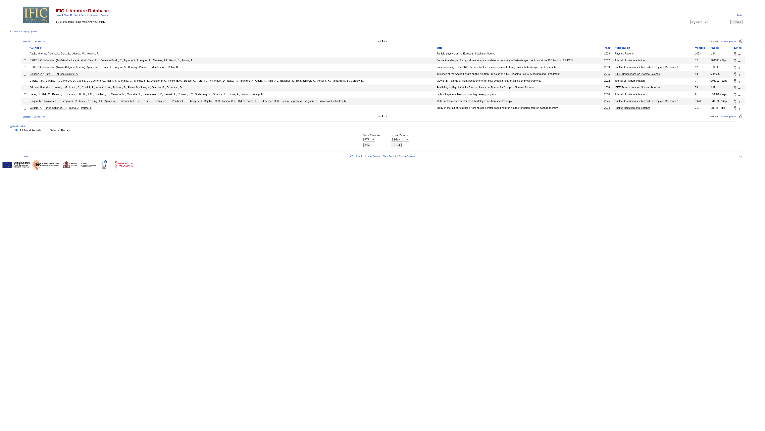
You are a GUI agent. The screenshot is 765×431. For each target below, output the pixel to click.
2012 (607, 80)
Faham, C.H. (74, 94)
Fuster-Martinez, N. (139, 87)
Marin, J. (112, 80)
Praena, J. (73, 107)
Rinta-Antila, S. (340, 80)
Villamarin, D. (218, 80)
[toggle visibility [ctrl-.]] (18, 126)
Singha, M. (36, 101)
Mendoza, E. (141, 80)
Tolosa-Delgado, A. (292, 101)
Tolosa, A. (187, 60)
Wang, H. (258, 94)
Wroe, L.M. (61, 87)
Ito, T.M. (88, 94)
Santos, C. (189, 80)
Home (59, 15)
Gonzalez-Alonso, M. (73, 53)
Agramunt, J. (131, 60)
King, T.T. (97, 101)
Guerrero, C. (98, 80)
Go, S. (140, 101)
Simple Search (81, 15)
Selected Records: (61, 130)
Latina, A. (74, 87)
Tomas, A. (233, 94)
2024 (607, 107)
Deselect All (39, 41)
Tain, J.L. (93, 60)
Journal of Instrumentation (630, 60)
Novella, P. (92, 53)
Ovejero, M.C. (159, 80)
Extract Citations (407, 156)
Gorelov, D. (357, 80)
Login (739, 15)
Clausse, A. (36, 73)
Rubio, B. (174, 60)
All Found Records (30, 130)
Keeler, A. (84, 101)
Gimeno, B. (158, 87)
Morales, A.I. (160, 60)
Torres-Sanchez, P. (55, 107)
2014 (607, 94)
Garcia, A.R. (37, 80)
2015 (607, 73)
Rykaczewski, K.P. (249, 101)
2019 (607, 67)
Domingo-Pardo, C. (111, 60)
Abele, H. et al (38, 53)
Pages (714, 47)
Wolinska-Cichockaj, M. (333, 101)
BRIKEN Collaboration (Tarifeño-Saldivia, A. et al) (58, 60)
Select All (27, 41)
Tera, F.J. (202, 80)
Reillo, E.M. (175, 80)
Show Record (389, 156)
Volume (700, 47)
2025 (607, 101)
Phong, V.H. (195, 101)
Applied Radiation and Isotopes (632, 107)
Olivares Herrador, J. (41, 87)
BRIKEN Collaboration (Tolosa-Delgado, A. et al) (57, 67)
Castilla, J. (83, 80)
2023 (607, 53)
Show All (68, 15)
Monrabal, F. (134, 94)
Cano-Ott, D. (68, 80)
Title (439, 47)
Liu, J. (149, 101)
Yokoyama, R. (52, 101)
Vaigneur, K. (311, 101)
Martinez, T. (52, 80)
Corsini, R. (88, 87)
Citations (724, 41)
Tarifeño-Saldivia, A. (66, 73)
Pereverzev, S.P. (152, 94)
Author (34, 47)
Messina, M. (118, 94)
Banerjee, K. (287, 80)
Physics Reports (624, 53)
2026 (607, 87)
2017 (607, 60)
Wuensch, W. (103, 87)
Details (733, 41)
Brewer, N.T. (128, 101)
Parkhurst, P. (179, 101)
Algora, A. (53, 53)
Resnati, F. (170, 94)
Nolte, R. (232, 80)
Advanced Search (99, 15)
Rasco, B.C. (229, 101)
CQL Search (356, 156)
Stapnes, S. (119, 87)
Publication (622, 47)
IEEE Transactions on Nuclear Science (637, 87)
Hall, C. (46, 94)
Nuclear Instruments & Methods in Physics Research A (646, 67)
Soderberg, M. (203, 94)
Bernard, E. (58, 94)
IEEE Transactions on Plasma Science (637, 73)
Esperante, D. (174, 87)
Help (740, 156)
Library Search (372, 156)
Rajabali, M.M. (212, 101)
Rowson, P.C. (185, 94)
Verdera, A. (36, 107)
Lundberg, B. (102, 94)
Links (738, 47)
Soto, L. (49, 73)
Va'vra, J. (246, 94)
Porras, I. (86, 107)
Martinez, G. (125, 80)
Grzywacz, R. (69, 101)
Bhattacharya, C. (306, 80)
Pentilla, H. (323, 80)
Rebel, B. (35, 94)
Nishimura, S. (162, 101)
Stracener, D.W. (270, 101)
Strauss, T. (219, 94)
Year (607, 47)
